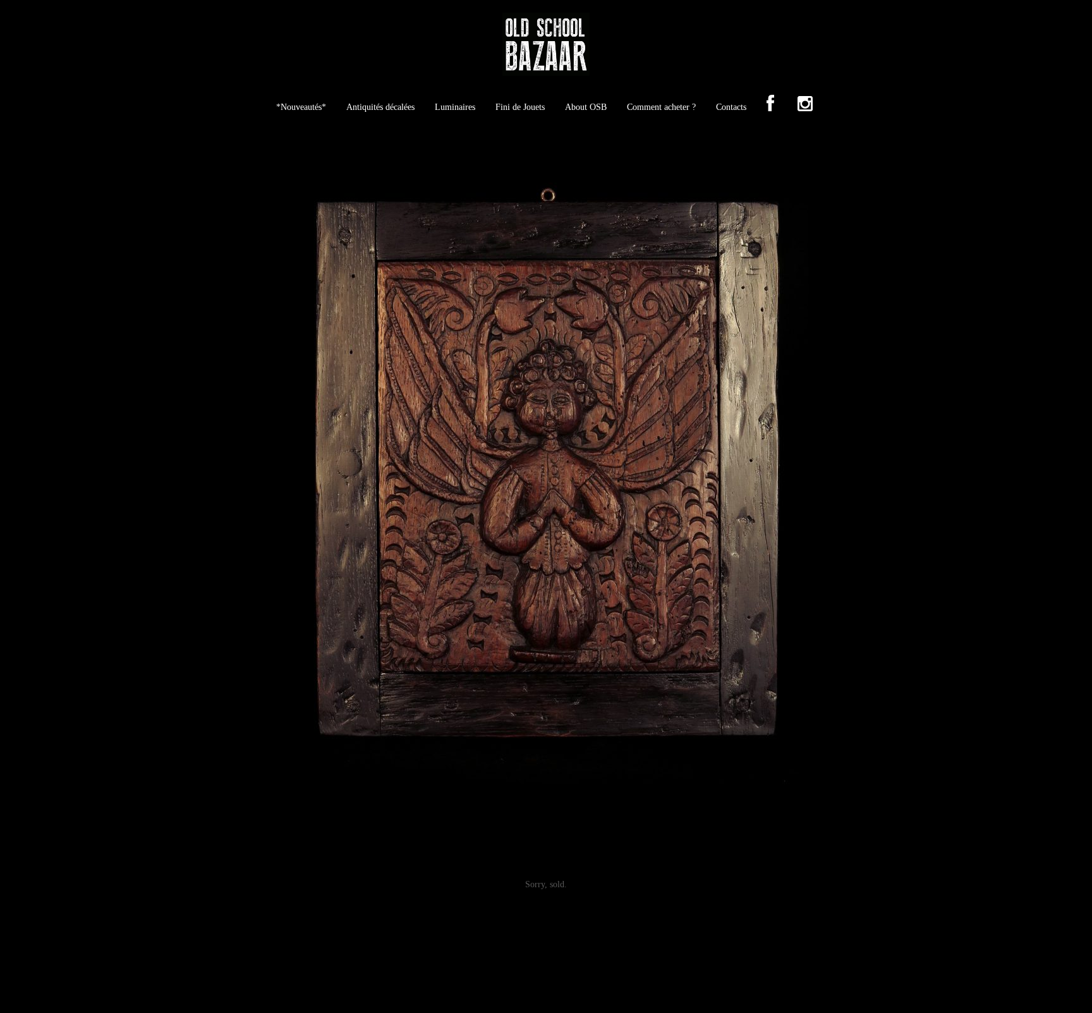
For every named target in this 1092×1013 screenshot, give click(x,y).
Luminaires (455, 107)
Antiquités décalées (380, 107)
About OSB (586, 107)
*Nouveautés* (301, 107)
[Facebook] (770, 105)
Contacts (731, 107)
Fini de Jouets (520, 107)
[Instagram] (805, 105)
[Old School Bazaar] (546, 48)
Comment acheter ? (661, 107)
